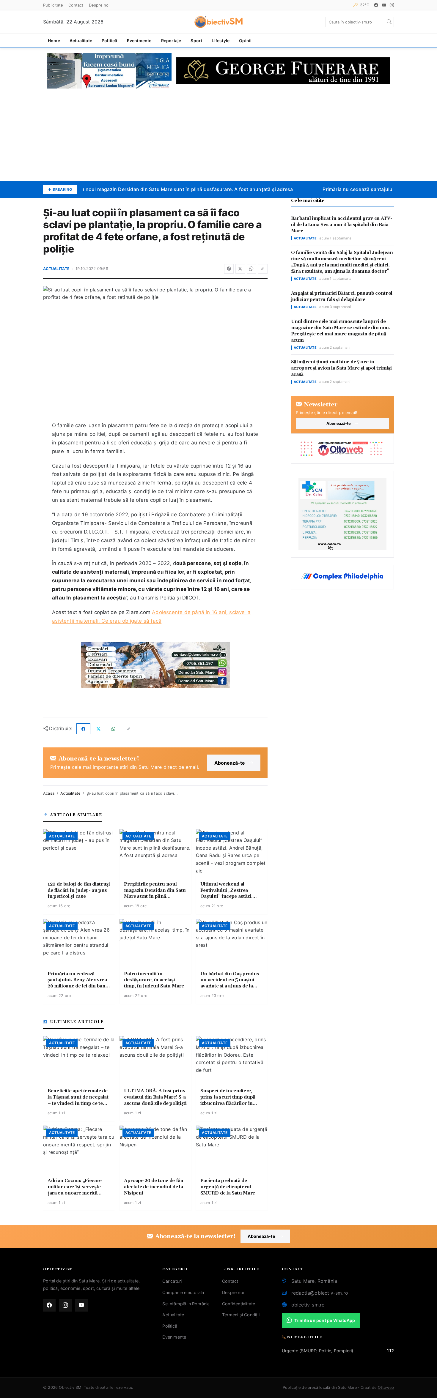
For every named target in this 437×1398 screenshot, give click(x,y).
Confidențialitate (238, 1303)
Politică (109, 40)
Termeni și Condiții (241, 1314)
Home (54, 40)
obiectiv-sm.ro (308, 1305)
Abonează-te (229, 763)
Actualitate (81, 40)
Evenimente (139, 40)
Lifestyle (220, 40)
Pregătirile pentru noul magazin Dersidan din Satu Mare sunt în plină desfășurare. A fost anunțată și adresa (161, 189)
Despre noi (99, 5)
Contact (75, 5)
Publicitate (53, 5)
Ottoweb (386, 1387)
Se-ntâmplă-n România (186, 1303)
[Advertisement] (218, 134)
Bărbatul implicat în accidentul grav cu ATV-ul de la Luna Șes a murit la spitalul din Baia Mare (341, 225)
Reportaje (171, 40)
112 (390, 1350)
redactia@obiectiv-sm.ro (319, 1293)
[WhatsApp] (251, 269)
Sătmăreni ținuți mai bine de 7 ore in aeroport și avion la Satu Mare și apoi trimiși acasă (341, 368)
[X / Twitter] (240, 269)
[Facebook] (376, 5)
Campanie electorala (183, 1292)
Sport (196, 40)
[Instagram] (392, 5)
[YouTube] (384, 5)
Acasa (48, 793)
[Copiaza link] (263, 269)
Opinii (245, 40)
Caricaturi (172, 1281)
